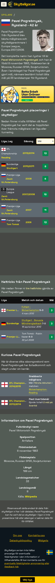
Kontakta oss (36, 535)
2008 (29, 178)
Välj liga (27, 579)
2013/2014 (28, 153)
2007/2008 (28, 194)
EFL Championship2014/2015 (19, 385)
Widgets (43, 540)
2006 (29, 222)
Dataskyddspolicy (21, 540)
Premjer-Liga (14, 336)
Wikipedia (31, 496)
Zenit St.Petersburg (9, 180)
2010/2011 (28, 166)
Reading (5, 157)
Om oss (17, 535)
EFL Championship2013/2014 (19, 402)
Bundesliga (13, 323)
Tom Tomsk (13, 224)
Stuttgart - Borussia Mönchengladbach (32, 322)
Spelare (6, 14)
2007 (28, 209)
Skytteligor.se (24, 4)
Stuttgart (12, 168)
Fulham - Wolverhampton (30, 308)
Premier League (15, 310)
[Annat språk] (49, 551)
